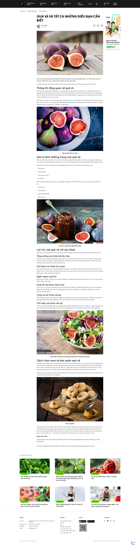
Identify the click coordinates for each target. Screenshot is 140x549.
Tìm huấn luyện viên (65, 528)
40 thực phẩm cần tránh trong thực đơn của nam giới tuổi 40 (34, 505)
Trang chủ (22, 11)
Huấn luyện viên (43, 4)
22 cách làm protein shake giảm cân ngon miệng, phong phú (105, 505)
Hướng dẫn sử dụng (65, 521)
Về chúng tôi (106, 4)
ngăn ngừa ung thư (84, 446)
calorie (83, 182)
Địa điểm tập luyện (30, 4)
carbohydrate (45, 175)
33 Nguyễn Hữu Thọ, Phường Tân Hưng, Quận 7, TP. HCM (42, 521)
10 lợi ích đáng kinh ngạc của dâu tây (104, 477)
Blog (61, 524)
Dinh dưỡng (42, 11)
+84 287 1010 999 (33, 526)
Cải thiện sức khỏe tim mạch (62, 446)
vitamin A (61, 162)
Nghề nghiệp (115, 4)
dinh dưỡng (74, 446)
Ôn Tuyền (44, 25)
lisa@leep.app (32, 528)
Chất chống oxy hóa (43, 287)
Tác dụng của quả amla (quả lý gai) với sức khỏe (34, 477)
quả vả (92, 446)
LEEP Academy (80, 4)
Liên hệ (62, 522)
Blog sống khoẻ (32, 11)
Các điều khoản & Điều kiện (67, 530)
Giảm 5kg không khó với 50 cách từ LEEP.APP (69, 505)
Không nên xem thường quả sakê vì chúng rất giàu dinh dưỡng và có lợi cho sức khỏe (69, 478)
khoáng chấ (71, 100)
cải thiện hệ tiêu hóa (47, 446)
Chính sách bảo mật (65, 532)
